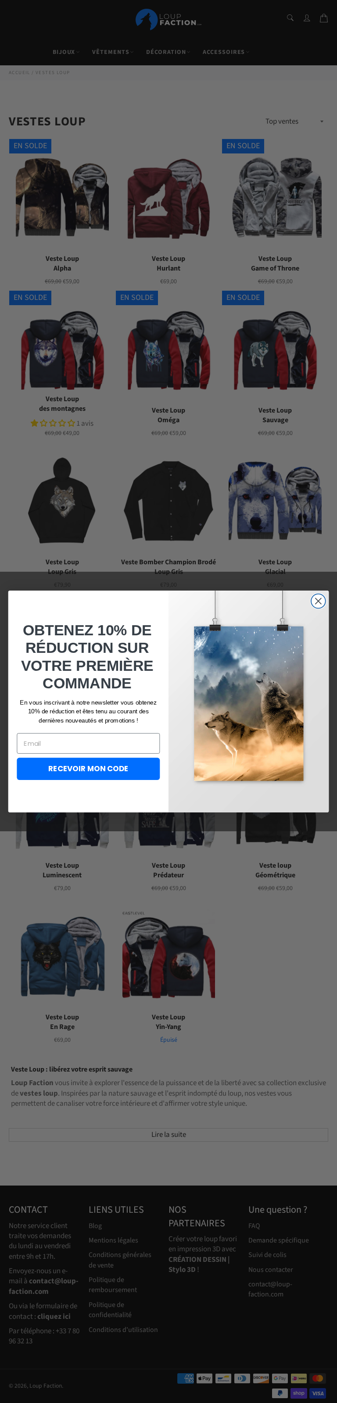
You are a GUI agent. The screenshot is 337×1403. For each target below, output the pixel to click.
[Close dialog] (318, 601)
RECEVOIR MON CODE (88, 768)
